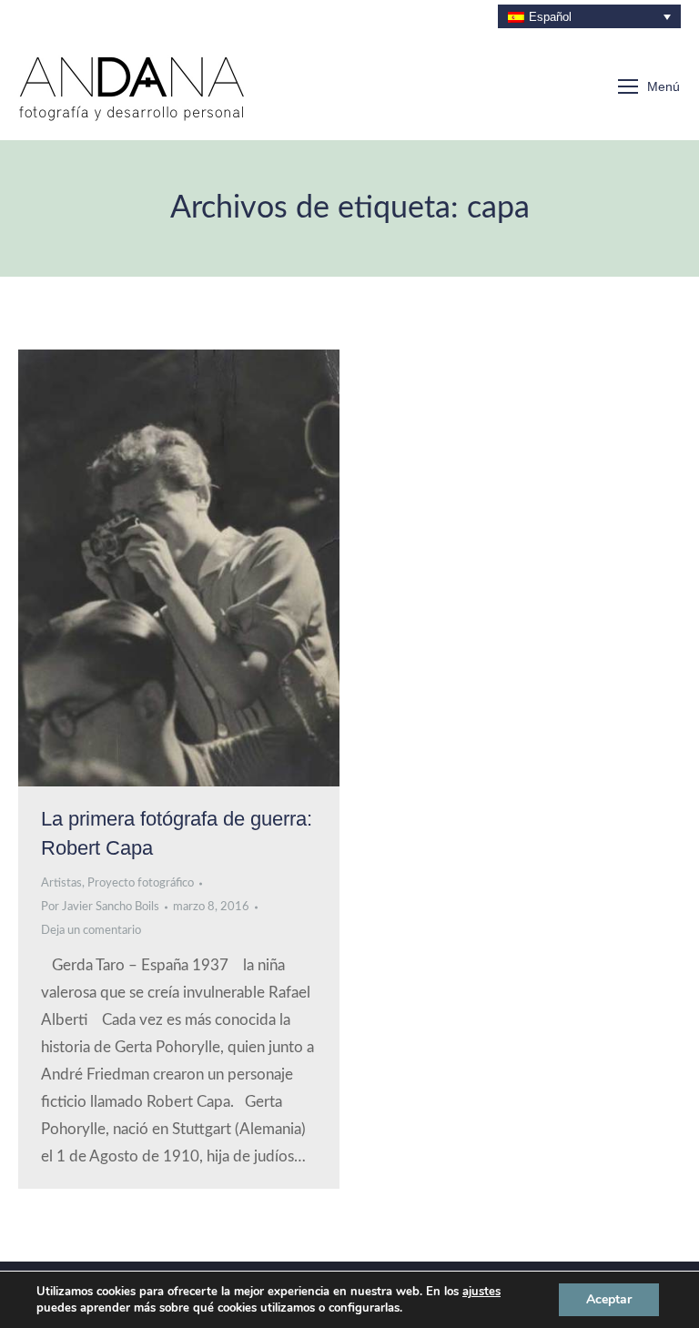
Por (100, 907)
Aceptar (609, 1299)
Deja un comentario (91, 931)
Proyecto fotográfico (140, 883)
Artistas (61, 883)
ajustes (481, 1291)
